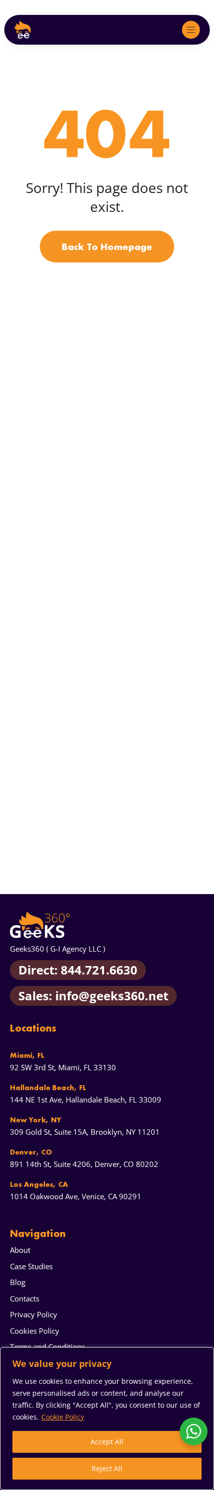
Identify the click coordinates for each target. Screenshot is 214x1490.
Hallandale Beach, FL (48, 1088)
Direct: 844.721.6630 (77, 970)
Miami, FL (27, 1055)
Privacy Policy (33, 1314)
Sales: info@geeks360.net (93, 995)
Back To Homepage (107, 246)
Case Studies (31, 1266)
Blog (17, 1282)
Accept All (107, 1441)
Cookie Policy (62, 1417)
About (20, 1250)
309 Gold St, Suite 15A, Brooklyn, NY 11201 (85, 1132)
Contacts (24, 1298)
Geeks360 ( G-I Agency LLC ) (57, 949)
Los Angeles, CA (39, 1184)
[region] (107, 1418)
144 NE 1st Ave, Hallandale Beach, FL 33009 (85, 1099)
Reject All (107, 1468)
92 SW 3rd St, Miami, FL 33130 (63, 1067)
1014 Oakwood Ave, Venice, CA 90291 (75, 1196)
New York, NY (35, 1120)
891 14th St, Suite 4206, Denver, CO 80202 (84, 1164)
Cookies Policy (34, 1331)
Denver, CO (31, 1152)
